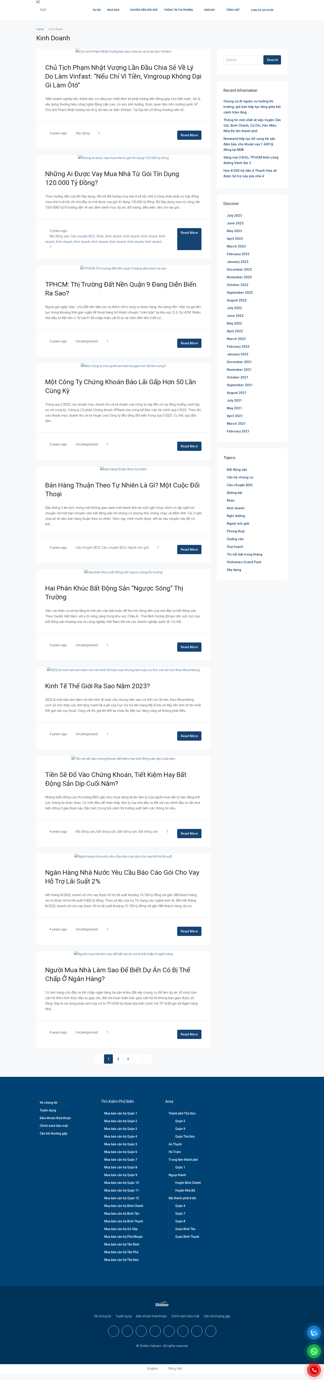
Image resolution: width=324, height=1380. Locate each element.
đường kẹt (234, 493)
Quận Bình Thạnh (187, 1236)
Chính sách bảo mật (54, 1125)
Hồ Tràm (175, 1152)
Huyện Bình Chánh (188, 1182)
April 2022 (235, 331)
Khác (100, 236)
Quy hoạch (235, 547)
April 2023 (235, 239)
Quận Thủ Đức (185, 1136)
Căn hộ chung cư (240, 477)
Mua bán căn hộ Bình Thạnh (123, 1221)
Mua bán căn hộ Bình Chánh (123, 1206)
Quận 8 (180, 1221)
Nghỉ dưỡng (236, 516)
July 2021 (234, 400)
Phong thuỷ (235, 531)
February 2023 (238, 254)
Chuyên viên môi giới (143, 9)
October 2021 (237, 377)
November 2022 (239, 277)
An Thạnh (175, 1144)
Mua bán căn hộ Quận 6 (120, 1152)
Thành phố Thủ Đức (182, 1113)
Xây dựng (82, 133)
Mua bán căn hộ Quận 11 (121, 1190)
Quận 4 (180, 1206)
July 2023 (234, 216)
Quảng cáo (235, 539)
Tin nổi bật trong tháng (244, 554)
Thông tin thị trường (178, 9)
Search (272, 60)
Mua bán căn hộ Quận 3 (120, 1129)
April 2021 (235, 416)
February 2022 (238, 347)
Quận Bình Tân (185, 1229)
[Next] (137, 1059)
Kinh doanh (114, 236)
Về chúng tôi (49, 1102)
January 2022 (237, 354)
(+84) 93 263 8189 (261, 10)
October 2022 (237, 285)
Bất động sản (59, 236)
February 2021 (238, 431)
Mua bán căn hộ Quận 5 (120, 1144)
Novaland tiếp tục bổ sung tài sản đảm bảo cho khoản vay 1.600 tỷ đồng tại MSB (249, 144)
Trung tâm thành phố (183, 1159)
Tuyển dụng (48, 1110)
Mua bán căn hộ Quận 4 (120, 1136)
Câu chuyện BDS (83, 236)
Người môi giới (138, 548)
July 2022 (234, 308)
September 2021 (240, 385)
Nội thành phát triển (182, 1198)
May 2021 (234, 408)
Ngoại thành (177, 1175)
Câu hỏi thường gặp (53, 1133)
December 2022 (239, 269)
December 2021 (239, 362)
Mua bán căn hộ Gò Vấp (121, 1229)
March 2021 (236, 424)
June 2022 (235, 316)
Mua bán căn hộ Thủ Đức (121, 1260)
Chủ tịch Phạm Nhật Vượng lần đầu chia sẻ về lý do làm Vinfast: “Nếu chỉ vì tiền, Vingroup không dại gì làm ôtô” (123, 76)
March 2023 (236, 246)
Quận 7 (180, 1213)
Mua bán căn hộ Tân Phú (121, 1252)
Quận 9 (180, 1129)
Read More (189, 135)
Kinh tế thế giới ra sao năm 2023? (97, 686)
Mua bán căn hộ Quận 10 (121, 1182)
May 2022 (234, 323)
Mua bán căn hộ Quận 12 (121, 1198)
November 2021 (239, 370)
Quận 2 (180, 1121)
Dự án (97, 9)
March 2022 (236, 339)
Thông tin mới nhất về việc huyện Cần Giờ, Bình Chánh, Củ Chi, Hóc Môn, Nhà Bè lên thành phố (252, 125)
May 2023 (234, 231)
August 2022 (237, 300)
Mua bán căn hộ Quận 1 (120, 1113)
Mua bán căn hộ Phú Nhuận (123, 1236)
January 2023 (237, 262)
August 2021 (237, 393)
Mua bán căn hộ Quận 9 (120, 1175)
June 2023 (235, 223)
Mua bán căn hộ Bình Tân (121, 1213)
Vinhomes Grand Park (244, 562)
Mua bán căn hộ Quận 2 (120, 1121)
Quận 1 (180, 1167)
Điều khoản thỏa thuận (55, 1118)
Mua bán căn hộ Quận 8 (120, 1167)
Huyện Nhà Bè (185, 1190)
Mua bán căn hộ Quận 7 (120, 1159)
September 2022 (240, 293)
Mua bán (113, 9)
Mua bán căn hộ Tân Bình (121, 1244)
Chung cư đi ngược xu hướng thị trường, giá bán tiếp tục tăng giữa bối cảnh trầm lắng (252, 106)
